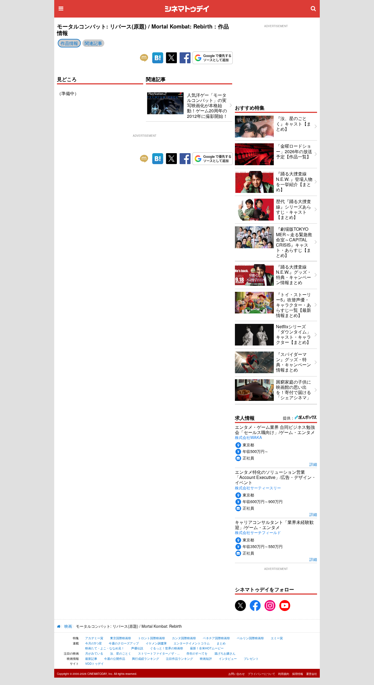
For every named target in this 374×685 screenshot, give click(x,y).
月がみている (94, 653)
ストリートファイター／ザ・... (159, 653)
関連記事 (93, 43)
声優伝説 (137, 648)
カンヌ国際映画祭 (184, 638)
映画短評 (206, 658)
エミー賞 (277, 638)
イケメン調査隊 (156, 643)
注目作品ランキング (179, 658)
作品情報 (69, 43)
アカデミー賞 (94, 638)
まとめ (221, 643)
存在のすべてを (197, 653)
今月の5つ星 (93, 643)
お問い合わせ (236, 674)
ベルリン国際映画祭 (250, 638)
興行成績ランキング (145, 658)
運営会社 (311, 674)
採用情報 (297, 674)
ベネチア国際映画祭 (216, 638)
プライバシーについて (261, 674)
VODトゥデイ (94, 663)
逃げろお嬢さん (224, 653)
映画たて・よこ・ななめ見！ (104, 648)
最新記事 (91, 658)
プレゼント (251, 658)
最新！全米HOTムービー (207, 648)
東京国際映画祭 (120, 638)
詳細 (313, 464)
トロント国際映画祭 (151, 638)
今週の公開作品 (114, 658)
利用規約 (283, 674)
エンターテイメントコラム (192, 643)
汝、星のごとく (120, 653)
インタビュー (228, 658)
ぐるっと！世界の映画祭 (166, 648)
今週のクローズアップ (124, 643)
